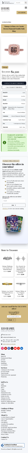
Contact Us (4, 439)
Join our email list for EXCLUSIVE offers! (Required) (14, 313)
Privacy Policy (5, 434)
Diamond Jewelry (6, 393)
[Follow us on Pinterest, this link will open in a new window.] (5, 348)
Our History (4, 422)
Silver (2, 387)
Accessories (4, 365)
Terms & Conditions (6, 429)
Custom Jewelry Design (7, 370)
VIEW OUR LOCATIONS (9, 344)
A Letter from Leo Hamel (8, 417)
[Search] (26, 3)
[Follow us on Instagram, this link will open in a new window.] (2, 348)
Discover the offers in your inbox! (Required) (11, 197)
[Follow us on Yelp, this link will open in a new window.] (18, 348)
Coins (2, 389)
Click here (5, 208)
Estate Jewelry (5, 396)
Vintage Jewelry (5, 398)
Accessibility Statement (7, 432)
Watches (3, 361)
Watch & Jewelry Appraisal (8, 375)
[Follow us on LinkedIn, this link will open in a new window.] (21, 348)
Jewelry (3, 360)
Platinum (3, 386)
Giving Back (4, 426)
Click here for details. (14, 150)
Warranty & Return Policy (8, 431)
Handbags (4, 363)
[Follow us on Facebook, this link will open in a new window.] (8, 348)
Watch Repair (4, 373)
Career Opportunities (7, 419)
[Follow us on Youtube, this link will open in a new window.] (15, 348)
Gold (2, 384)
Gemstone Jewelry (6, 394)
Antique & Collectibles (7, 403)
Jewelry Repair (5, 371)
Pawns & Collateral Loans (8, 401)
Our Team (4, 420)
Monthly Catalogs (6, 410)
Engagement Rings (6, 358)
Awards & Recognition (7, 424)
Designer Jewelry (6, 399)
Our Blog (3, 412)
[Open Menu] (26, 8)
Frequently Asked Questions (9, 427)
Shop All (3, 356)
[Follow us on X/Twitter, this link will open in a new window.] (12, 348)
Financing (4, 377)
